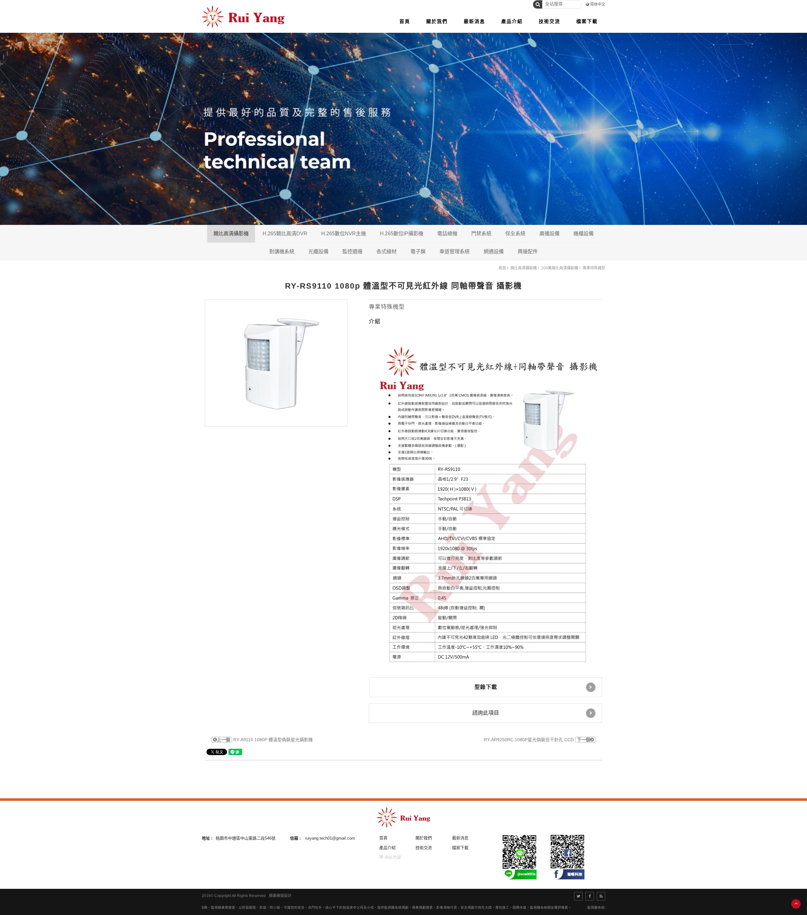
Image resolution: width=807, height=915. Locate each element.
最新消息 (460, 838)
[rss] (601, 896)
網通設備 (494, 251)
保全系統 (515, 233)
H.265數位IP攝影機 (401, 233)
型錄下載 (485, 687)
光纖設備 (318, 251)
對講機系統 (281, 251)
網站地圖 (393, 857)
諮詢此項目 (485, 713)
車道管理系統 (454, 251)
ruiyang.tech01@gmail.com (330, 838)
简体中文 (597, 4)
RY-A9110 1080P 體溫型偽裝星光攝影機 (265, 739)
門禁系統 (481, 233)
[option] (276, 363)
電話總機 (447, 233)
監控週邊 (352, 251)
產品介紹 (387, 847)
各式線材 (386, 251)
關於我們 (423, 838)
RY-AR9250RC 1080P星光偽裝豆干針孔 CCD (537, 739)
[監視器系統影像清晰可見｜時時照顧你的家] (403, 128)
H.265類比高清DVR (285, 233)
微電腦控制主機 (546, 251)
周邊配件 (528, 251)
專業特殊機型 (594, 268)
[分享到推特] (578, 896)
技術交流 (423, 847)
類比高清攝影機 (231, 233)
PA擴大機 (574, 251)
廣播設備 (549, 233)
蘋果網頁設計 (280, 896)
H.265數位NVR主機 (343, 233)
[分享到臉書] (589, 896)
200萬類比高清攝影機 (260, 251)
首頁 (502, 268)
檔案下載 (460, 847)
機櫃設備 (583, 233)
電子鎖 (418, 251)
